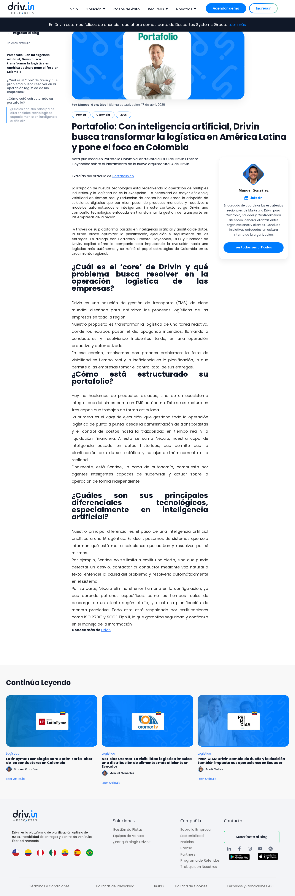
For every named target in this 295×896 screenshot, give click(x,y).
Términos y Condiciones (49, 886)
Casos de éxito (126, 9)
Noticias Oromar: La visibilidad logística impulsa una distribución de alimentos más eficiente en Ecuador (147, 762)
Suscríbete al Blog (252, 836)
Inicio (73, 9)
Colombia (103, 115)
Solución (94, 9)
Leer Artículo (15, 779)
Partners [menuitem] (187, 854)
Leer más (237, 24)
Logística (12, 754)
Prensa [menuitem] (186, 848)
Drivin (106, 629)
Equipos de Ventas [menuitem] (128, 835)
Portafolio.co (123, 176)
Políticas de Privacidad (115, 886)
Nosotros (184, 9)
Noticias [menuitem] (187, 841)
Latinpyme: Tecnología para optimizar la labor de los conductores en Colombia (49, 761)
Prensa (81, 115)
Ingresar (263, 8)
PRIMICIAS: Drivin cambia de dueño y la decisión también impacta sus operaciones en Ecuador (241, 761)
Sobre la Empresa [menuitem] (195, 829)
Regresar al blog (23, 33)
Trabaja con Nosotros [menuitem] (198, 866)
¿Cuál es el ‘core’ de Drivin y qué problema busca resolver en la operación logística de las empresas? (32, 86)
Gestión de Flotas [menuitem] (128, 829)
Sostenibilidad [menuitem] (192, 835)
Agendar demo (226, 8)
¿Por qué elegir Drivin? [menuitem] (132, 841)
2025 (123, 115)
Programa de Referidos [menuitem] (200, 860)
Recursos (156, 9)
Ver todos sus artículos (253, 247)
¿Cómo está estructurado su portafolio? (30, 100)
